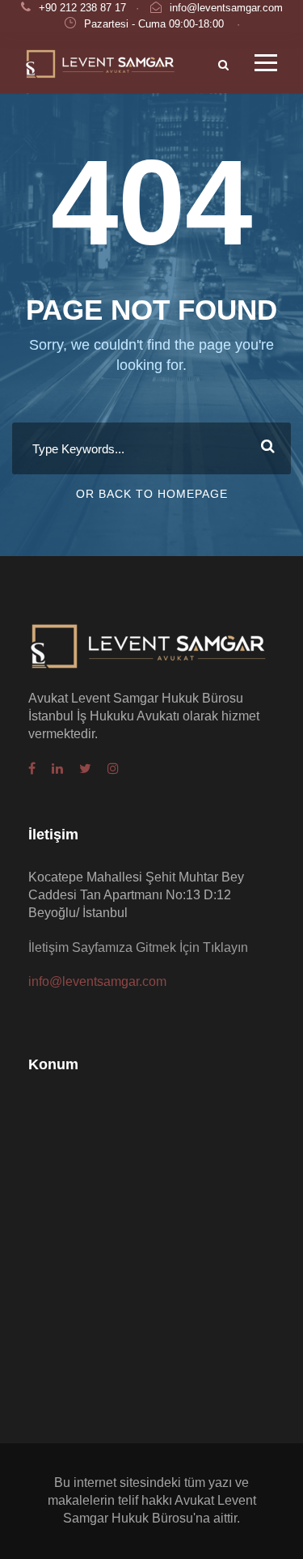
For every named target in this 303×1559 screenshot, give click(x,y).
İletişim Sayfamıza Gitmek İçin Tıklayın (138, 947)
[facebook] (32, 769)
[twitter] (85, 769)
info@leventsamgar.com (226, 8)
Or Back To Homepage (152, 493)
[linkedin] (57, 769)
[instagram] (113, 769)
